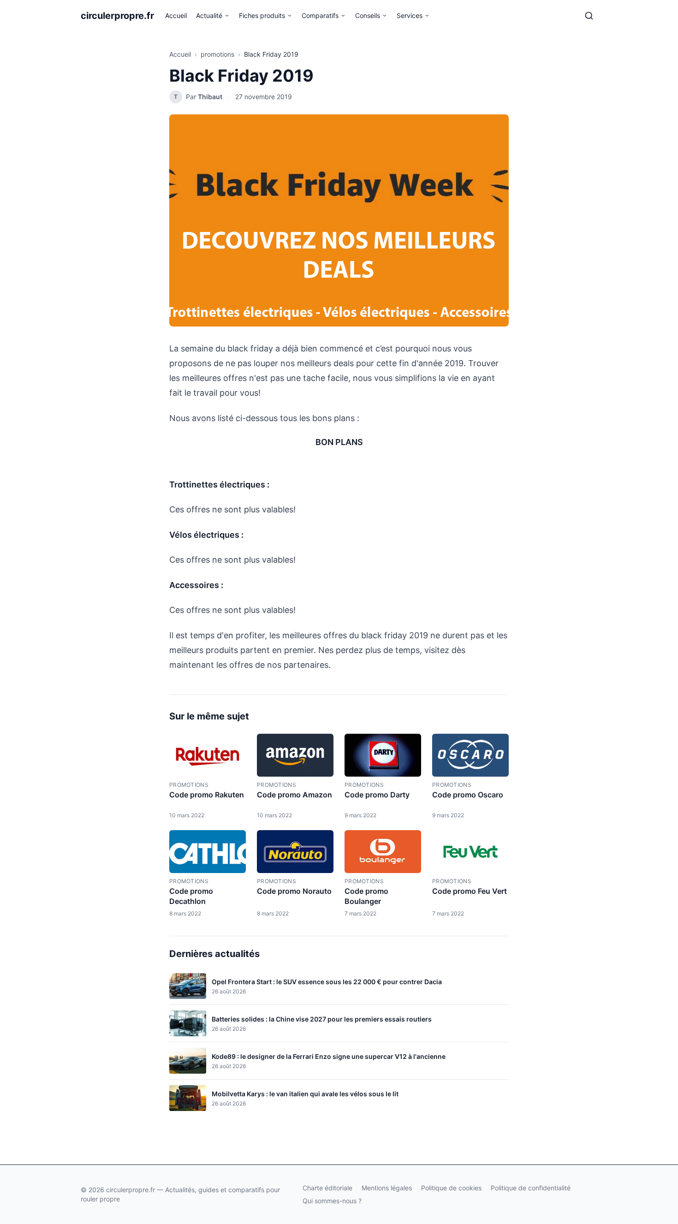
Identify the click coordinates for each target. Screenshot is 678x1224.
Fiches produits (262, 15)
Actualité (209, 15)
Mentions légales (387, 1188)
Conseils (367, 15)
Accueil (176, 15)
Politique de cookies (451, 1188)
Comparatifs (320, 15)
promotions (217, 54)
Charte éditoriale (327, 1188)
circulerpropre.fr (117, 15)
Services (409, 15)
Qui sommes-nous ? (332, 1201)
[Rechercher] (589, 15)
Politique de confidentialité (531, 1188)
